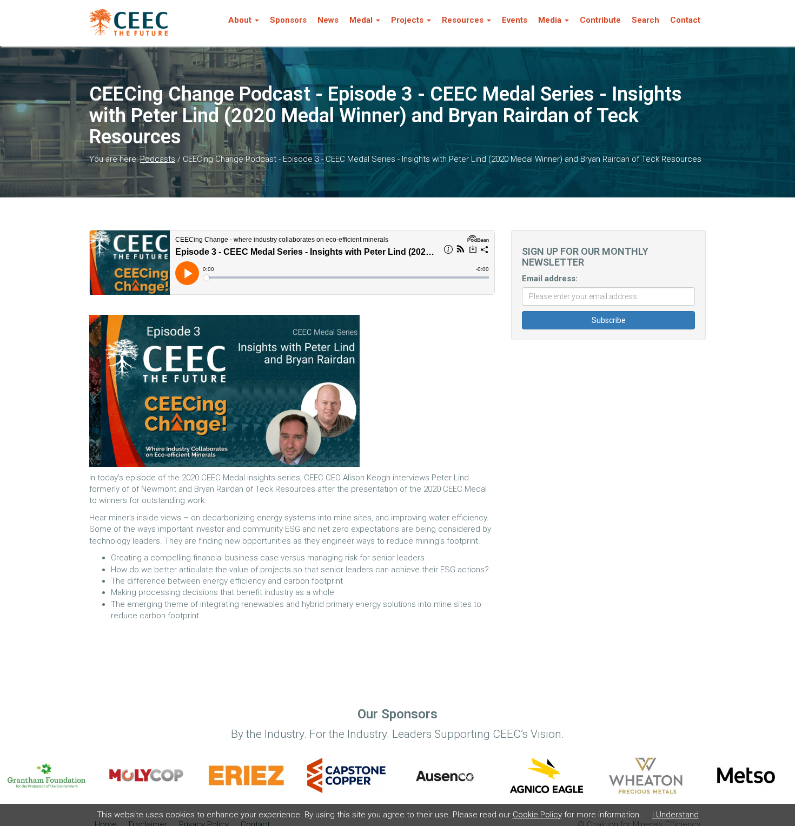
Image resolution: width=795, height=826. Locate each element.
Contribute (600, 20)
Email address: (550, 278)
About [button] (239, 20)
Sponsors (288, 20)
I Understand (675, 815)
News (328, 20)
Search (645, 20)
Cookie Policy (537, 815)
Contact (685, 20)
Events (514, 20)
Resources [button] (462, 20)
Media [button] (549, 20)
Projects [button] (407, 20)
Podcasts (157, 159)
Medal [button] (361, 20)
